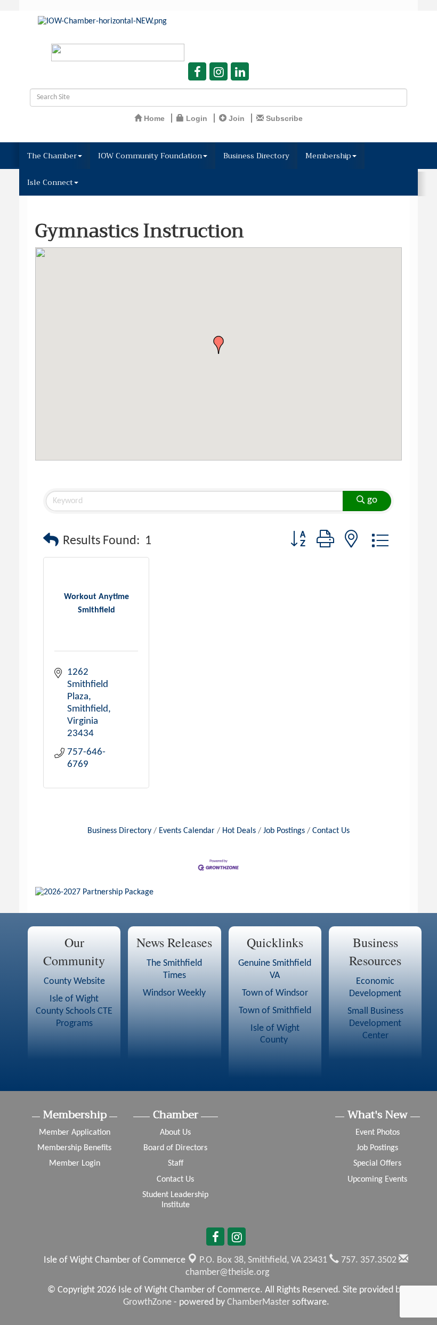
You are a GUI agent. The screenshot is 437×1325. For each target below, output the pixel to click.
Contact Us (331, 831)
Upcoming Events (377, 1179)
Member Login (74, 1163)
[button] (218, 345)
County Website (74, 981)
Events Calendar (187, 831)
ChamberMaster (258, 1302)
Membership (328, 155)
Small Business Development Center (375, 1023)
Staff (175, 1163)
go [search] (372, 500)
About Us (175, 1132)
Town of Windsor (275, 993)
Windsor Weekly (174, 993)
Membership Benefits (74, 1148)
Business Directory (256, 155)
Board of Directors (175, 1148)
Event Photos (377, 1132)
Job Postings (284, 831)
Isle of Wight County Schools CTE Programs (74, 1011)
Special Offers (377, 1163)
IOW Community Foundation (150, 155)
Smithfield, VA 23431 (263, 1260)
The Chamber (52, 155)
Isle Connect (50, 182)
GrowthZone (147, 1302)
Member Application (74, 1132)
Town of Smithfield (275, 1010)
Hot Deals (239, 831)
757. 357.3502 (367, 1260)
